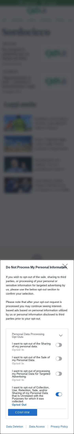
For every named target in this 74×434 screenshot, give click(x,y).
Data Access (37, 426)
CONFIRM (22, 412)
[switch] (59, 345)
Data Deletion (14, 426)
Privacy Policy (59, 426)
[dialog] (37, 347)
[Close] (66, 267)
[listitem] (37, 335)
